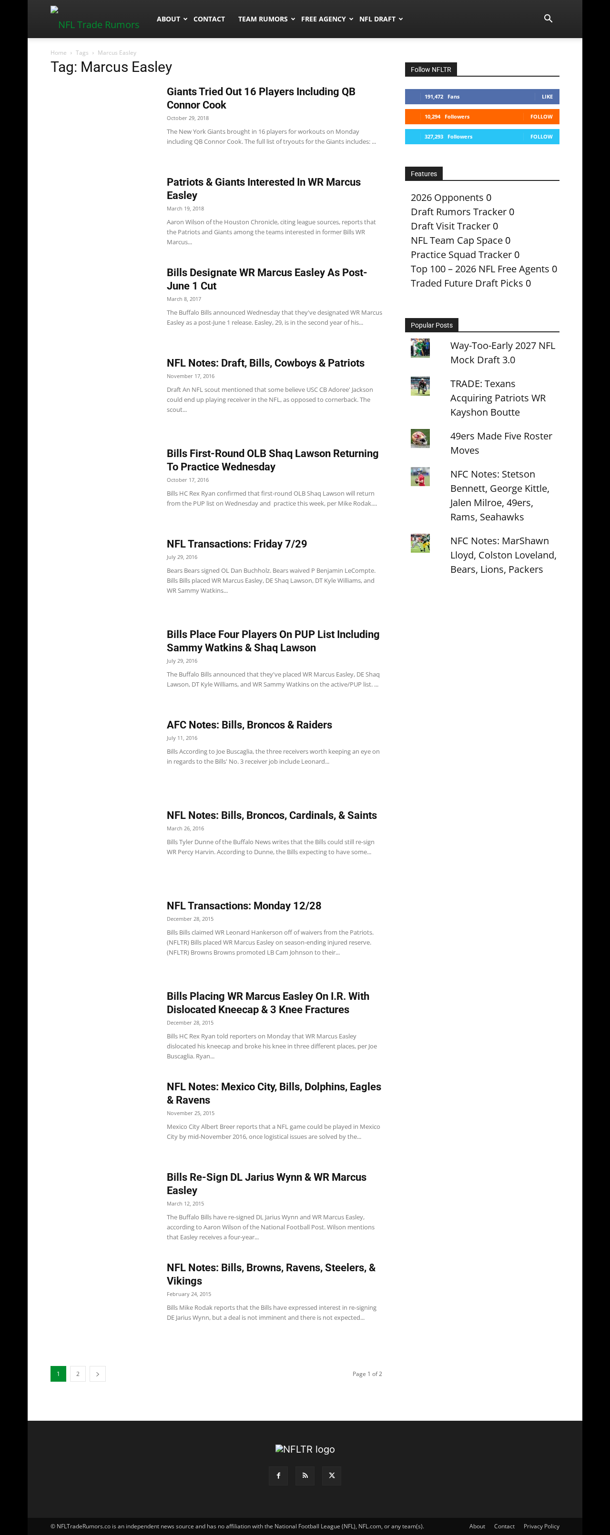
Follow (541, 116)
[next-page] (98, 1374)
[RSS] (305, 1475)
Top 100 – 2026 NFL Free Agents (480, 268)
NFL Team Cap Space (457, 240)
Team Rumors (263, 18)
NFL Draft (377, 18)
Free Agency (323, 18)
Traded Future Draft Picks (467, 283)
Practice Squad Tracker (461, 254)
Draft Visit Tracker (450, 225)
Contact (209, 18)
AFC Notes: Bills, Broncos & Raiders (249, 725)
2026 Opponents (447, 197)
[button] (548, 18)
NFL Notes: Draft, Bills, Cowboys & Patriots (266, 363)
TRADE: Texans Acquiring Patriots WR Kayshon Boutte (498, 398)
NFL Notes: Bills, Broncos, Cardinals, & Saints (272, 815)
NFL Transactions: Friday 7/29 (237, 544)
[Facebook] (278, 1475)
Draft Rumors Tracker (459, 211)
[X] (331, 1475)
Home (59, 53)
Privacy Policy (541, 1526)
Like (547, 96)
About (168, 18)
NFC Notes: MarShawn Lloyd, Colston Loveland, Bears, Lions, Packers (503, 555)
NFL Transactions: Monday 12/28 (244, 906)
